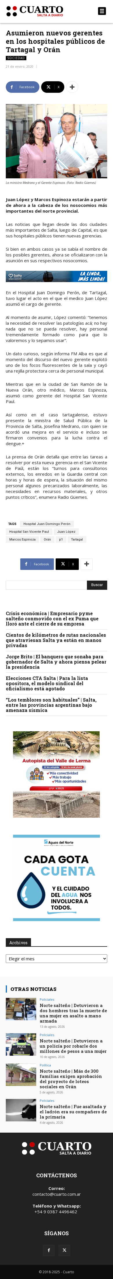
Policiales (47, 999)
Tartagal (77, 539)
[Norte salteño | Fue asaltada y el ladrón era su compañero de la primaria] (21, 1110)
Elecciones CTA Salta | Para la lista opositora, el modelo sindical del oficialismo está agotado (47, 683)
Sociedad (16, 58)
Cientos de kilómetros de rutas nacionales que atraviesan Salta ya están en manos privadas (56, 640)
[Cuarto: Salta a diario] (41, 11)
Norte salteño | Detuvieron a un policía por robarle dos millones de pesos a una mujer (73, 1046)
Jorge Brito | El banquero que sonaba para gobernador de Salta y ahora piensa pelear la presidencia (56, 661)
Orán (47, 539)
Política (45, 1065)
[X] (64, 1250)
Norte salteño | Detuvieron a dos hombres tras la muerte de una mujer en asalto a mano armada (73, 1013)
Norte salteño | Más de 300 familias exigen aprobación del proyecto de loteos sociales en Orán (71, 1078)
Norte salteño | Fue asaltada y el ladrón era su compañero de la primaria (73, 1112)
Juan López (66, 532)
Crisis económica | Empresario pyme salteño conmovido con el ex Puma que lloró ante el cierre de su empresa (52, 618)
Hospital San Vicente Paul (29, 532)
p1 (61, 539)
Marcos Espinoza (22, 539)
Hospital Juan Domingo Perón (46, 524)
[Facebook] (48, 1250)
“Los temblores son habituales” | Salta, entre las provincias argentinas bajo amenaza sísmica (51, 705)
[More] (72, 87)
